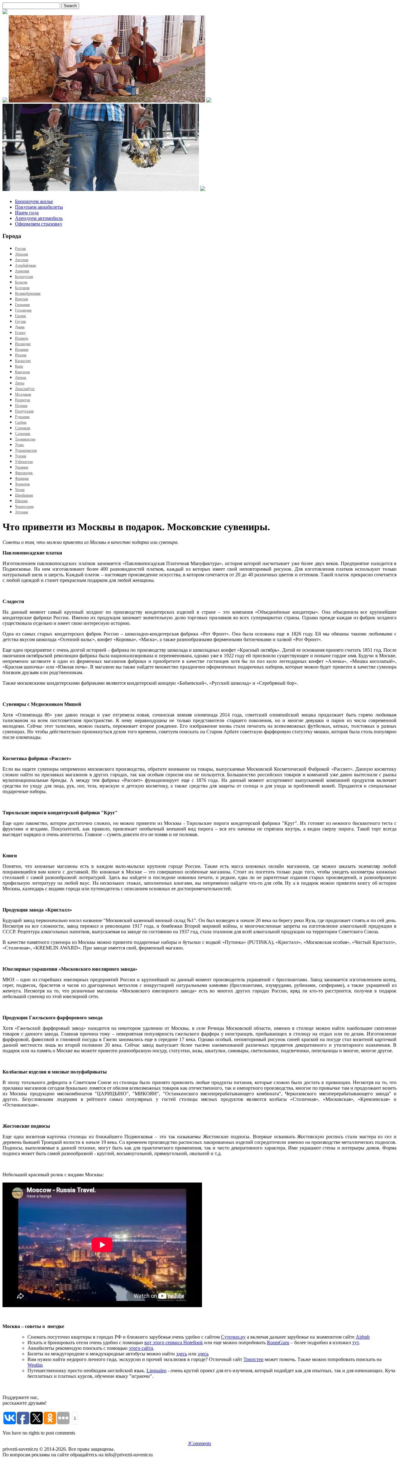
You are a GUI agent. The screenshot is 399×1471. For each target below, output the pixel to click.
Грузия (20, 321)
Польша (21, 405)
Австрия (21, 260)
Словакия (22, 428)
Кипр (19, 366)
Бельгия (21, 282)
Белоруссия (24, 276)
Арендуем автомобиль (39, 218)
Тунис (19, 445)
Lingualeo (156, 1370)
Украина (21, 467)
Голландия (23, 310)
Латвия (20, 377)
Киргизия (22, 372)
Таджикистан (25, 439)
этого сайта (141, 1348)
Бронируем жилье (34, 201)
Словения (22, 433)
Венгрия (21, 299)
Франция (22, 478)
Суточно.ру (233, 1337)
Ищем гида (27, 212)
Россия (20, 248)
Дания (20, 327)
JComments (199, 1443)
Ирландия (23, 344)
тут (355, 1342)
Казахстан (23, 361)
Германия (22, 304)
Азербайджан (25, 265)
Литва (19, 383)
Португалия (24, 411)
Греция (20, 316)
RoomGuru (278, 1342)
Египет (20, 333)
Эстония (21, 512)
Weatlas (35, 1365)
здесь (181, 1353)
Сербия (20, 422)
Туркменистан (26, 450)
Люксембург (25, 389)
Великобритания (28, 293)
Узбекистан (24, 461)
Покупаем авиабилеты (39, 207)
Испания (21, 349)
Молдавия (23, 394)
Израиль (21, 338)
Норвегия (22, 400)
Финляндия (24, 473)
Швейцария (24, 495)
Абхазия (21, 254)
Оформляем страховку (38, 223)
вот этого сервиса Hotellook (173, 1342)
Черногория (24, 506)
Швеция (21, 501)
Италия (20, 355)
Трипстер (253, 1359)
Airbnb (363, 1337)
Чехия (20, 490)
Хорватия (22, 484)
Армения (22, 271)
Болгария (22, 288)
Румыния (22, 417)
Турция (20, 456)
